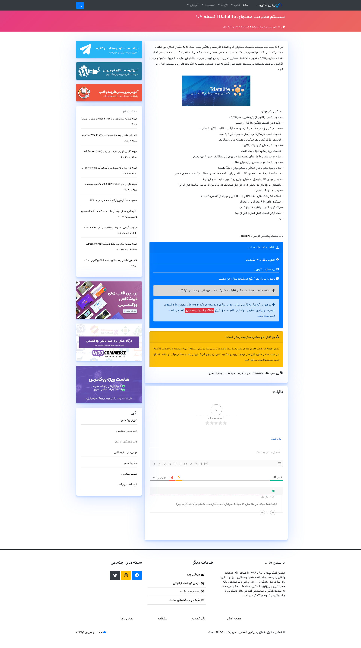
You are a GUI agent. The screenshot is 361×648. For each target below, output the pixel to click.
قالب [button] (236, 5)
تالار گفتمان (198, 619)
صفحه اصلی (234, 619)
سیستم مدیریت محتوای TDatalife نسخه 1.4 (240, 17)
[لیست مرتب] (175, 464)
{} (201, 463)
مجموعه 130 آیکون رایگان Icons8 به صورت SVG (113, 201)
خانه (244, 5)
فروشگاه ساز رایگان (128, 485)
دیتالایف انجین (216, 373)
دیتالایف (231, 373)
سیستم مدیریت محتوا (263, 27)
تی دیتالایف (244, 373)
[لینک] (196, 464)
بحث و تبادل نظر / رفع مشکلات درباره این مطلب (247, 279)
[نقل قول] (185, 464)
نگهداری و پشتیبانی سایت (185, 600)
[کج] (159, 464)
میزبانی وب (194, 575)
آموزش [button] (194, 5)
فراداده (80, 632)
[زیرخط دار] (164, 464)
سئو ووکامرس (130, 463)
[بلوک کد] (190, 464)
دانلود (272, 260)
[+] (206, 463)
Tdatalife (244, 236)
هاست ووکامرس (129, 474)
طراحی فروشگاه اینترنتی (187, 583)
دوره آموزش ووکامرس (126, 431)
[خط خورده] (169, 464)
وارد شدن (276, 439)
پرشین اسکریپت (266, 5)
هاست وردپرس (93, 632)
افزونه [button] (224, 5)
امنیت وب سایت (190, 592)
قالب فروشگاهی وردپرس (125, 442)
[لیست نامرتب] (180, 464)
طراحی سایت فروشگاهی (125, 452)
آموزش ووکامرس (129, 420)
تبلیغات (162, 619)
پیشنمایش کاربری (265, 269)
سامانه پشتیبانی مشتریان (199, 310)
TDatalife (258, 373)
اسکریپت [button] (209, 5)
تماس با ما (127, 619)
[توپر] (154, 464)
